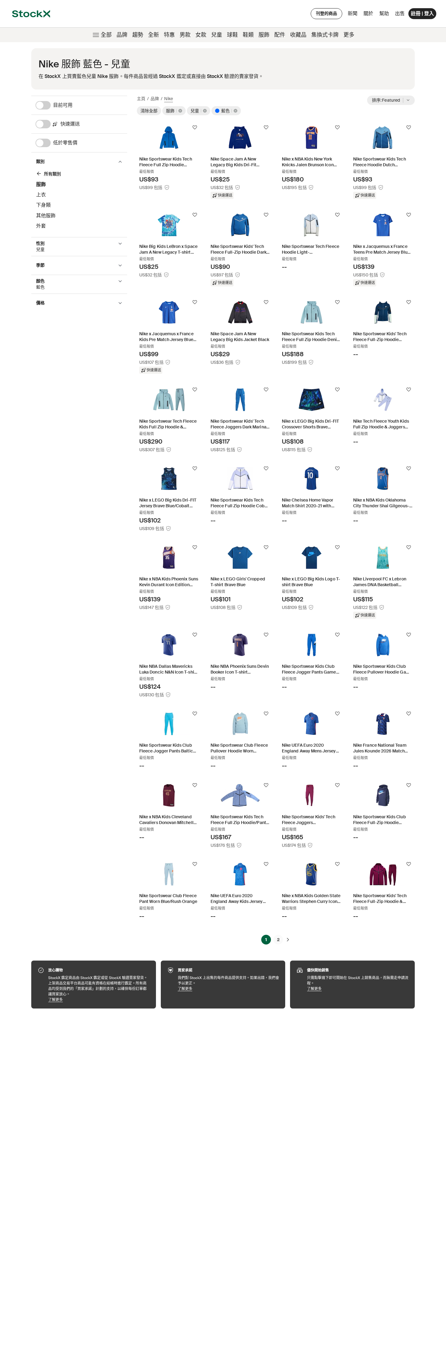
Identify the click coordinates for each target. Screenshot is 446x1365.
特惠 (169, 35)
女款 (200, 35)
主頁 (141, 98)
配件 (279, 35)
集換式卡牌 (325, 35)
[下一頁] (288, 939)
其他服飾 (46, 215)
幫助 (384, 13)
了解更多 (99, 999)
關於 (369, 15)
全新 (153, 35)
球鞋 (232, 35)
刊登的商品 (326, 13)
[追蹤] (195, 127)
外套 (41, 226)
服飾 (263, 35)
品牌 (122, 35)
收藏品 (298, 35)
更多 (348, 35)
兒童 (216, 35)
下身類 (43, 205)
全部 (106, 35)
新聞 (352, 13)
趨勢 (137, 35)
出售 (400, 13)
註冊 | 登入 (422, 13)
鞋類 (248, 35)
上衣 (41, 194)
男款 (185, 35)
